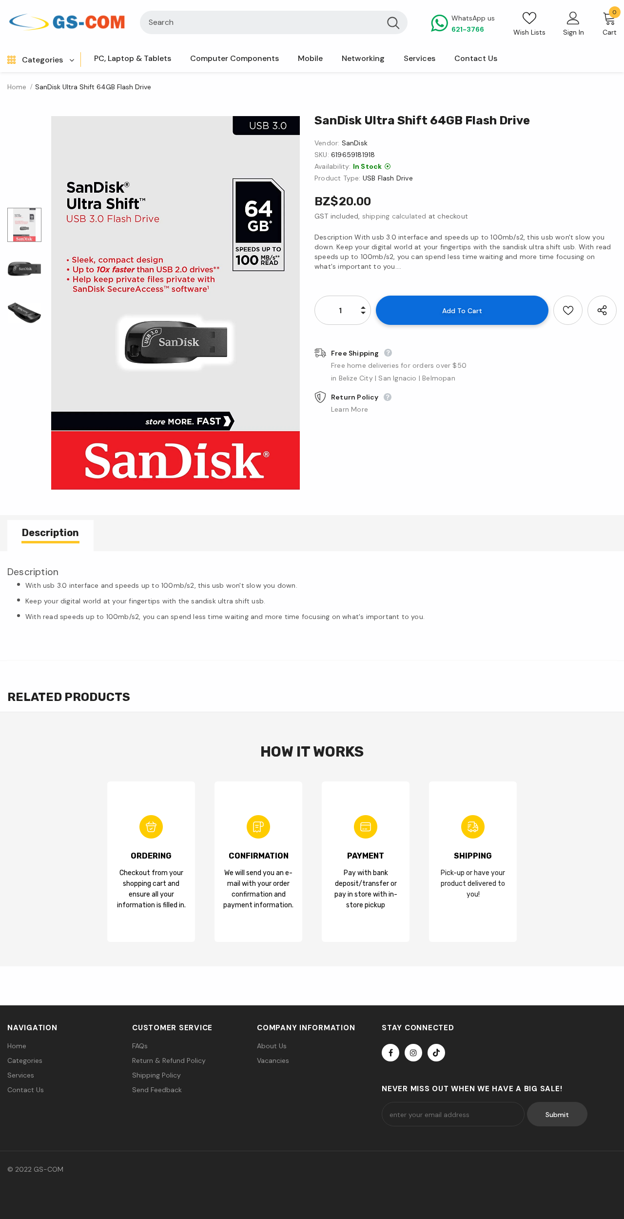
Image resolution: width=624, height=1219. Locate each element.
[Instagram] (413, 1052)
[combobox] (259, 22)
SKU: (321, 154)
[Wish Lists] (568, 310)
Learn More (349, 409)
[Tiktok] (436, 1052)
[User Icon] (573, 17)
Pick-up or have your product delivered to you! (473, 884)
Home (16, 86)
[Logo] (66, 22)
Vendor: (326, 143)
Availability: (332, 166)
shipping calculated (394, 216)
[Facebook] (390, 1052)
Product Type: (337, 178)
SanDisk (355, 143)
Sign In (573, 32)
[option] (175, 303)
